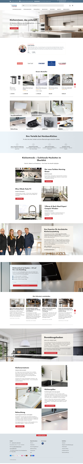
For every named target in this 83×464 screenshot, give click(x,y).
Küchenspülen (37, 9)
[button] (73, 5)
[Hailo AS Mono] (15, 79)
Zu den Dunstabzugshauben (50, 352)
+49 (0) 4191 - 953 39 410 (16, 442)
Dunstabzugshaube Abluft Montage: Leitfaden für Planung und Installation (33, 310)
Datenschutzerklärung (65, 452)
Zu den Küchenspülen (50, 405)
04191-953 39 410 (61, 1)
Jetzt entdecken (14, 28)
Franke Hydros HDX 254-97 (67, 88)
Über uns (31, 442)
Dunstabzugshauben (17, 9)
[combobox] (43, 5)
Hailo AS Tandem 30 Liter (53, 88)
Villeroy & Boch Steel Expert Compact (28, 88)
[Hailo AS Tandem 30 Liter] (54, 79)
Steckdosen (52, 9)
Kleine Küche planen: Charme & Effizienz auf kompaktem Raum (17, 309)
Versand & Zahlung (65, 448)
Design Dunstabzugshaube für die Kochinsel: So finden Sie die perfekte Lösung (66, 310)
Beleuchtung (45, 9)
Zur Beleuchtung (20, 426)
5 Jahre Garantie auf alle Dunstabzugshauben (26, 1)
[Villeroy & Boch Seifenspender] (41, 79)
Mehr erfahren (49, 181)
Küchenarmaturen (27, 9)
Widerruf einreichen (41, 435)
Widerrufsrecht (64, 446)
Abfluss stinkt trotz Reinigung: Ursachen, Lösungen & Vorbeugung (49, 310)
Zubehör (59, 9)
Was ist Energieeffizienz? (34, 446)
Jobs (31, 452)
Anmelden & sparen (25, 285)
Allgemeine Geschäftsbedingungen (67, 444)
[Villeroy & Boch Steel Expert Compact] (28, 79)
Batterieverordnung (33, 448)
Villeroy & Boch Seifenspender (41, 88)
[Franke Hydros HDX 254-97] (67, 79)
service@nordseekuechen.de (16, 446)
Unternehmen (32, 444)
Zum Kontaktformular (13, 448)
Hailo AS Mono (12, 88)
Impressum (63, 442)
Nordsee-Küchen (14, 459)
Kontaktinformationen (65, 450)
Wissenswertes (66, 9)
